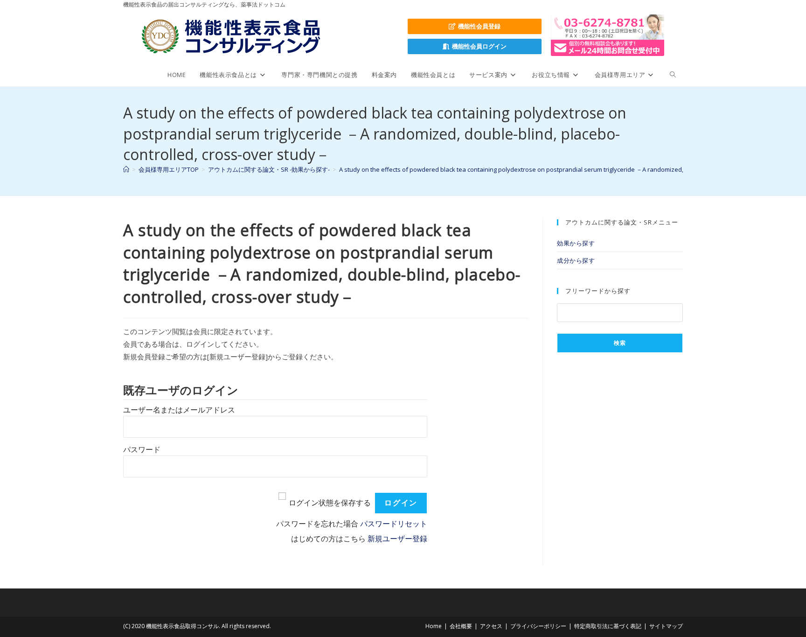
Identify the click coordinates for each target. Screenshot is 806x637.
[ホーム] (126, 169)
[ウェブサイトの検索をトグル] (673, 74)
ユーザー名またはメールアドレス (179, 410)
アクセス (491, 626)
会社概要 (461, 626)
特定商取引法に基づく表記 (607, 626)
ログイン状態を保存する (330, 503)
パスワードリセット (393, 524)
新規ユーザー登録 (397, 539)
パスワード (141, 450)
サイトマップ (666, 626)
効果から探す (576, 243)
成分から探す (576, 260)
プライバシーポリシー (538, 626)
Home (433, 626)
